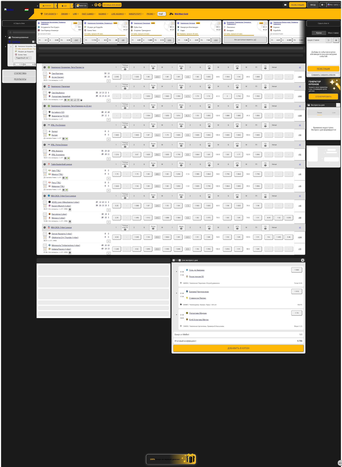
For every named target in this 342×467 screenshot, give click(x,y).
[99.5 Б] (238, 186)
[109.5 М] (257, 237)
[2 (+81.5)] (197, 115)
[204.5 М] (166, 249)
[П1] (116, 76)
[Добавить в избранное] (79, 23)
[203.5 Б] (147, 237)
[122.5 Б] (238, 154)
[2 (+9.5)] (197, 154)
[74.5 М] (257, 217)
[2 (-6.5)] (197, 76)
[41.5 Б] (238, 115)
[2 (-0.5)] (197, 135)
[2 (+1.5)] (197, 186)
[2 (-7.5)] (197, 205)
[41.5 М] (257, 115)
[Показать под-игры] (108, 81)
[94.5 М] (227, 174)
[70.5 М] (257, 76)
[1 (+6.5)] (178, 76)
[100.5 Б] (208, 186)
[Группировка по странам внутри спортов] (34, 78)
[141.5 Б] (147, 96)
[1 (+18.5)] (178, 96)
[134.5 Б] (147, 76)
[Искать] (303, 51)
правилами (333, 78)
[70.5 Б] (238, 76)
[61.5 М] (227, 96)
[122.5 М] (257, 154)
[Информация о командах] (81, 100)
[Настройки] (323, 4)
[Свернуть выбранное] (30, 78)
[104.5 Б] (208, 249)
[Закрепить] (45, 74)
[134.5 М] (166, 76)
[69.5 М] (227, 217)
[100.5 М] (227, 186)
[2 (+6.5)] (197, 249)
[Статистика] (71, 100)
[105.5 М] (227, 135)
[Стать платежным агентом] (285, 4)
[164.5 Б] (147, 115)
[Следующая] (180, 260)
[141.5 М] (166, 96)
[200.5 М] (166, 186)
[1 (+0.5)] (178, 135)
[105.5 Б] (208, 135)
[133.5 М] (227, 154)
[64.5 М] (227, 76)
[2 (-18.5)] (197, 96)
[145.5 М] (166, 217)
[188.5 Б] (147, 174)
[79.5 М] (257, 96)
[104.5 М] (227, 249)
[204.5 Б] (147, 249)
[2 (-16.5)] (197, 237)
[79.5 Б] (238, 96)
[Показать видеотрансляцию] (65, 100)
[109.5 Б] (238, 237)
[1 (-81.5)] (178, 115)
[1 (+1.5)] (178, 174)
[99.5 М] (257, 186)
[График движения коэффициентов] (75, 100)
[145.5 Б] (147, 217)
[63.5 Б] (208, 205)
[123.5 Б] (208, 115)
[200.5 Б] (147, 186)
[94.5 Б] (208, 174)
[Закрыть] (338, 238)
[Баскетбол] (44, 51)
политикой (312, 79)
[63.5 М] (227, 205)
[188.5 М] (166, 174)
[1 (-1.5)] (178, 186)
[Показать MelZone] (68, 100)
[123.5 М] (227, 115)
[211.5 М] (166, 135)
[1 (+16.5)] (178, 237)
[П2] (136, 76)
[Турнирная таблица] (78, 100)
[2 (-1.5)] (197, 174)
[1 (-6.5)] (178, 249)
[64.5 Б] (208, 76)
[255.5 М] (166, 154)
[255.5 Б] (147, 154)
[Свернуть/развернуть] (338, 198)
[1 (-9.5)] (178, 154)
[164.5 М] (166, 115)
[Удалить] (302, 260)
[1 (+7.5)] (178, 205)
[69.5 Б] (208, 217)
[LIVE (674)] (39, 51)
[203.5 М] (166, 237)
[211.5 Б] (147, 135)
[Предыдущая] (33, 41)
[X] (288, 217)
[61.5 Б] (208, 96)
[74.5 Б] (238, 217)
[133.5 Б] (208, 154)
